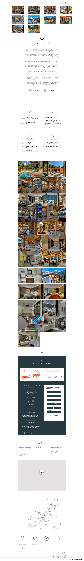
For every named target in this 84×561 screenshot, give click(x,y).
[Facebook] (68, 3)
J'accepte (79, 559)
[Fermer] (82, 559)
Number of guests (49, 410)
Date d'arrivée (49, 406)
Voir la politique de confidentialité (29, 559)
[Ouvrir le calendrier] (51, 408)
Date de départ (57, 406)
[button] (34, 3)
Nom (47, 394)
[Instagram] (65, 3)
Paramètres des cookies (72, 559)
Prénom (48, 390)
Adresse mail (49, 398)
